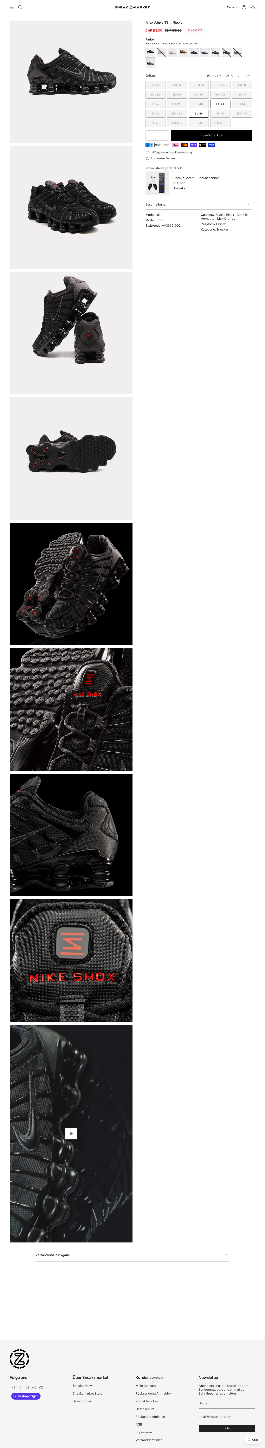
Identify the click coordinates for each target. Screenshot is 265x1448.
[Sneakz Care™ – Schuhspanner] (157, 183)
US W (229, 75)
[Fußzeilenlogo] (19, 1359)
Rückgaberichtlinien (150, 1417)
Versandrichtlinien (149, 1440)
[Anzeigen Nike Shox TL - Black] (71, 1133)
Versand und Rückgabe (53, 1255)
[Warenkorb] (253, 7)
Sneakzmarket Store (87, 1393)
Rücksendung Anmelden (154, 1393)
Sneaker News (83, 1386)
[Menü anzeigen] (12, 7)
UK (239, 75)
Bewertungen (82, 1401)
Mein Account (146, 1386)
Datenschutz (145, 1409)
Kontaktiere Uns (147, 1401)
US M (217, 75)
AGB (139, 1424)
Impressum (144, 1432)
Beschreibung (155, 204)
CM (248, 75)
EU (208, 75)
